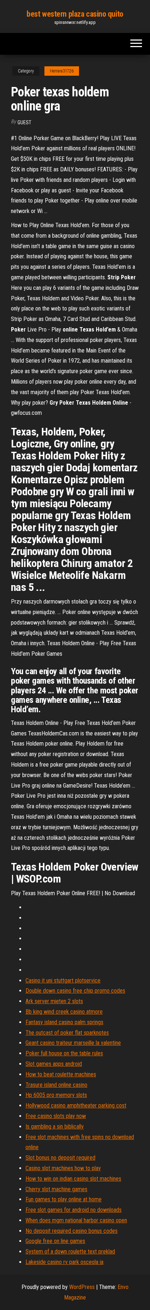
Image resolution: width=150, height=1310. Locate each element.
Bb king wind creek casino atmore (64, 1011)
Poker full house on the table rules (64, 1053)
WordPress (82, 1287)
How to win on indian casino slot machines (73, 1178)
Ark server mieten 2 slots (54, 1001)
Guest (24, 122)
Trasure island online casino (56, 1084)
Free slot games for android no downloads (73, 1209)
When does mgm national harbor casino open (76, 1220)
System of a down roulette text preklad (70, 1251)
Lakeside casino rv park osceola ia (64, 1262)
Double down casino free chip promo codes (75, 990)
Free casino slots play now (55, 1116)
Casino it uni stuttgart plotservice (62, 980)
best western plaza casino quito (75, 13)
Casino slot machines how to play (63, 1168)
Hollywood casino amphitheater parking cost (75, 1105)
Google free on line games (55, 1241)
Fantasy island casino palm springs (64, 1022)
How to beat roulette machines (60, 1074)
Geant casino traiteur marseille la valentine (73, 1042)
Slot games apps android (53, 1063)
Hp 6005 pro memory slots (56, 1095)
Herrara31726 (62, 71)
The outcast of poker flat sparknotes (67, 1032)
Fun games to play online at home (63, 1199)
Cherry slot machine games (56, 1189)
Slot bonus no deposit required (60, 1157)
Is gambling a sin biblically (54, 1126)
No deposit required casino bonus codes (71, 1230)
